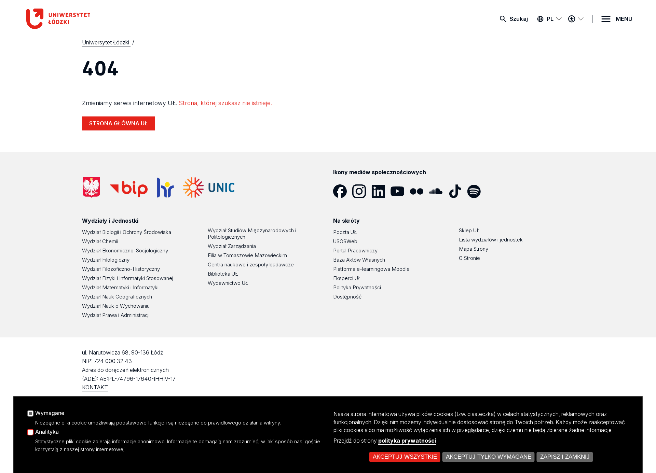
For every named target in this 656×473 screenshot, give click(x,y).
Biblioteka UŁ (223, 273)
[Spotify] (476, 191)
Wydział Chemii (100, 241)
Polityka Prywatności (357, 287)
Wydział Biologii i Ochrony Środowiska (126, 232)
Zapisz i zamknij (565, 457)
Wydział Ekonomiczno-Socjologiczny (125, 250)
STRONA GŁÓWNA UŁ (118, 123)
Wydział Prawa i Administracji (116, 315)
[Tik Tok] (457, 191)
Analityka (47, 432)
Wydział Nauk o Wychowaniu (116, 306)
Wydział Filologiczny (105, 259)
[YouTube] (400, 191)
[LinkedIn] (381, 191)
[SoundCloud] (438, 191)
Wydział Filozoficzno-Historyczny (121, 269)
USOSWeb (345, 241)
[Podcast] (495, 191)
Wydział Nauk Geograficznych (117, 296)
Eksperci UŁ (347, 278)
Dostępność (347, 296)
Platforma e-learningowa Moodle (371, 269)
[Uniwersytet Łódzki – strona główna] (77, 19)
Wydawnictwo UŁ (228, 283)
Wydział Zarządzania (232, 246)
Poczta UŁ (345, 232)
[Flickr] (419, 191)
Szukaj (518, 18)
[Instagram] (361, 191)
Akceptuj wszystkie (405, 457)
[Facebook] (342, 191)
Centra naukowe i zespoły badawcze (251, 264)
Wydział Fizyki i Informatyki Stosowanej (127, 278)
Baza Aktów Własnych (359, 259)
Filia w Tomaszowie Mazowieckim (247, 255)
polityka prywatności (407, 440)
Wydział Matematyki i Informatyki (120, 287)
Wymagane (49, 413)
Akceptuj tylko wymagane (488, 457)
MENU (624, 18)
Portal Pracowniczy (355, 250)
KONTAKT (95, 387)
